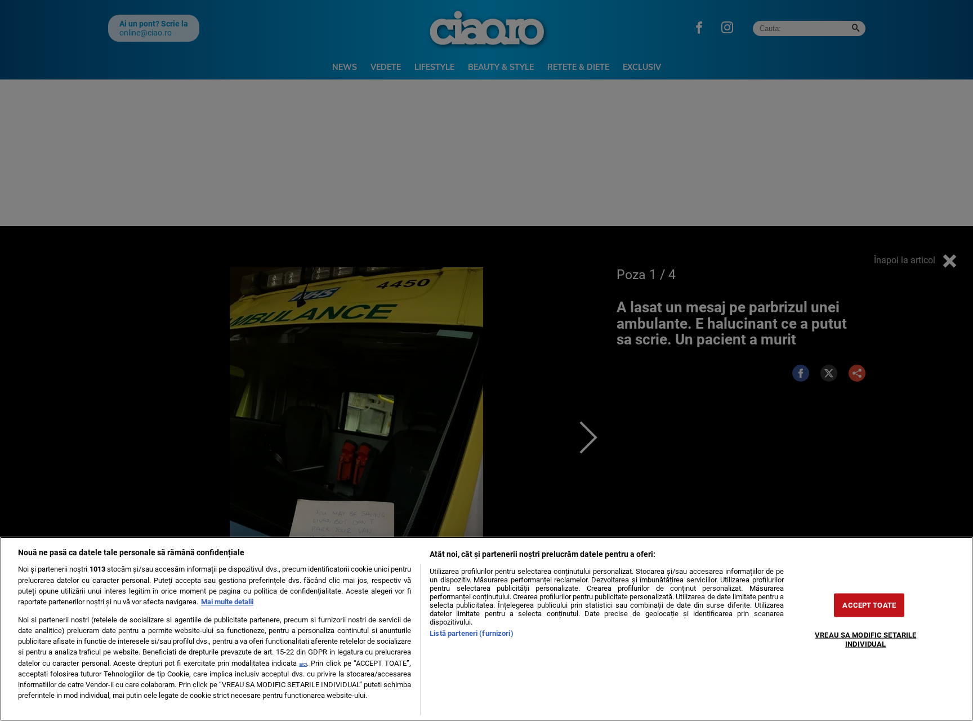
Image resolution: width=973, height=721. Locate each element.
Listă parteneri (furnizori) (471, 633)
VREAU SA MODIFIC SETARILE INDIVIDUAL (865, 639)
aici (303, 663)
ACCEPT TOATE (869, 605)
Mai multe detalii (227, 602)
